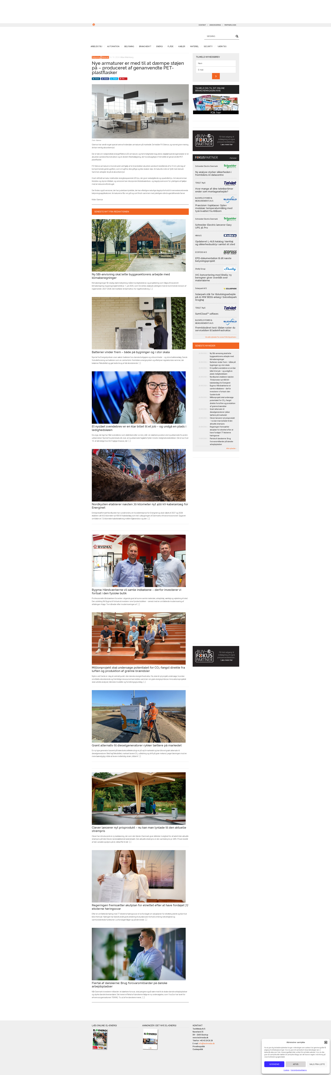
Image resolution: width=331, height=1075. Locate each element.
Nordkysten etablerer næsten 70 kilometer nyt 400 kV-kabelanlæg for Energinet (222, 380)
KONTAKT (202, 25)
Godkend (274, 1064)
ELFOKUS (116, 36)
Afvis (295, 1064)
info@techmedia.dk (207, 1043)
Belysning (96, 57)
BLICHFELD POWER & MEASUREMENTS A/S (204, 199)
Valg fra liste (317, 1064)
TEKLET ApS (200, 183)
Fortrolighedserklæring (299, 1070)
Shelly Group (200, 269)
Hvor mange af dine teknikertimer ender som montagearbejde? (214, 190)
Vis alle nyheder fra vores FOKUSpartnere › (221, 337)
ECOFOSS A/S (201, 252)
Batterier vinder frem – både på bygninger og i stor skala (131, 352)
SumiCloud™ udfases (206, 313)
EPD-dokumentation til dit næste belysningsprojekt (213, 259)
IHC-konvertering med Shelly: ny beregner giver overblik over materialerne (213, 278)
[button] (326, 1042)
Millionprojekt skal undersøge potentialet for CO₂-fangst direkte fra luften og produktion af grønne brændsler (138, 669)
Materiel (105, 57)
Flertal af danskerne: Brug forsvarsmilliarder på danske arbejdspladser (221, 442)
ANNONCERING (215, 25)
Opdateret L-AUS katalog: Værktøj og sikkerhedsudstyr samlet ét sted (215, 243)
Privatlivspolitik (199, 1046)
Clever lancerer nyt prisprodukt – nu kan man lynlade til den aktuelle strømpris (222, 421)
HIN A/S (198, 236)
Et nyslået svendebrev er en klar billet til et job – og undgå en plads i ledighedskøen (223, 371)
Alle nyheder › (231, 448)
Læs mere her (227, 144)
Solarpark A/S (201, 288)
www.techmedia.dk (200, 1038)
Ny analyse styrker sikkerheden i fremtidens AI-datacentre (213, 173)
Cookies (286, 1070)
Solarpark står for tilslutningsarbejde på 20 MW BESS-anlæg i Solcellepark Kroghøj (216, 297)
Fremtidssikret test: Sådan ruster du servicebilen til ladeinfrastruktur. (215, 329)
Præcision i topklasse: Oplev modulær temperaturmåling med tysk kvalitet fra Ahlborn (213, 208)
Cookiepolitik (198, 1049)
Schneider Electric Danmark (206, 166)
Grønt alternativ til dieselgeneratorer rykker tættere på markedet (137, 745)
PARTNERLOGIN (230, 25)
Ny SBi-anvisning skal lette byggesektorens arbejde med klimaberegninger (222, 356)
